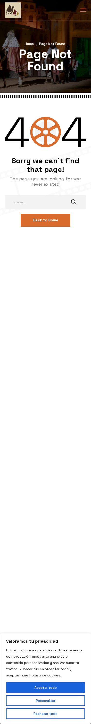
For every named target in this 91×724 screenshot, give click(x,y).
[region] (45, 678)
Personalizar (45, 700)
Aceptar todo (45, 687)
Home (29, 44)
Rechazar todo (45, 713)
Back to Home (45, 220)
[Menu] (83, 10)
